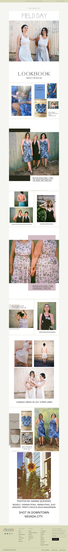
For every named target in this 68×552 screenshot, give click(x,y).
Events (20, 539)
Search (29, 530)
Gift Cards (43, 541)
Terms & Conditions (45, 550)
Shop (20, 532)
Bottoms (42, 537)
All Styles (43, 532)
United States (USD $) (60, 1)
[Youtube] (7, 534)
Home (20, 530)
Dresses (42, 534)
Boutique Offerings (44, 544)
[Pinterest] (12, 534)
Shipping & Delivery (32, 532)
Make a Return (22, 534)
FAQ (29, 539)
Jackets (42, 539)
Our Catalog (43, 530)
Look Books (21, 537)
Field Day (13, 550)
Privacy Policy (54, 550)
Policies (30, 534)
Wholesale (30, 537)
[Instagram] (10, 534)
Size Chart (30, 536)
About (20, 536)
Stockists (21, 541)
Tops (42, 536)
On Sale (42, 543)
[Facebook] (5, 534)
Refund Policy (62, 550)
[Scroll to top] (66, 550)
